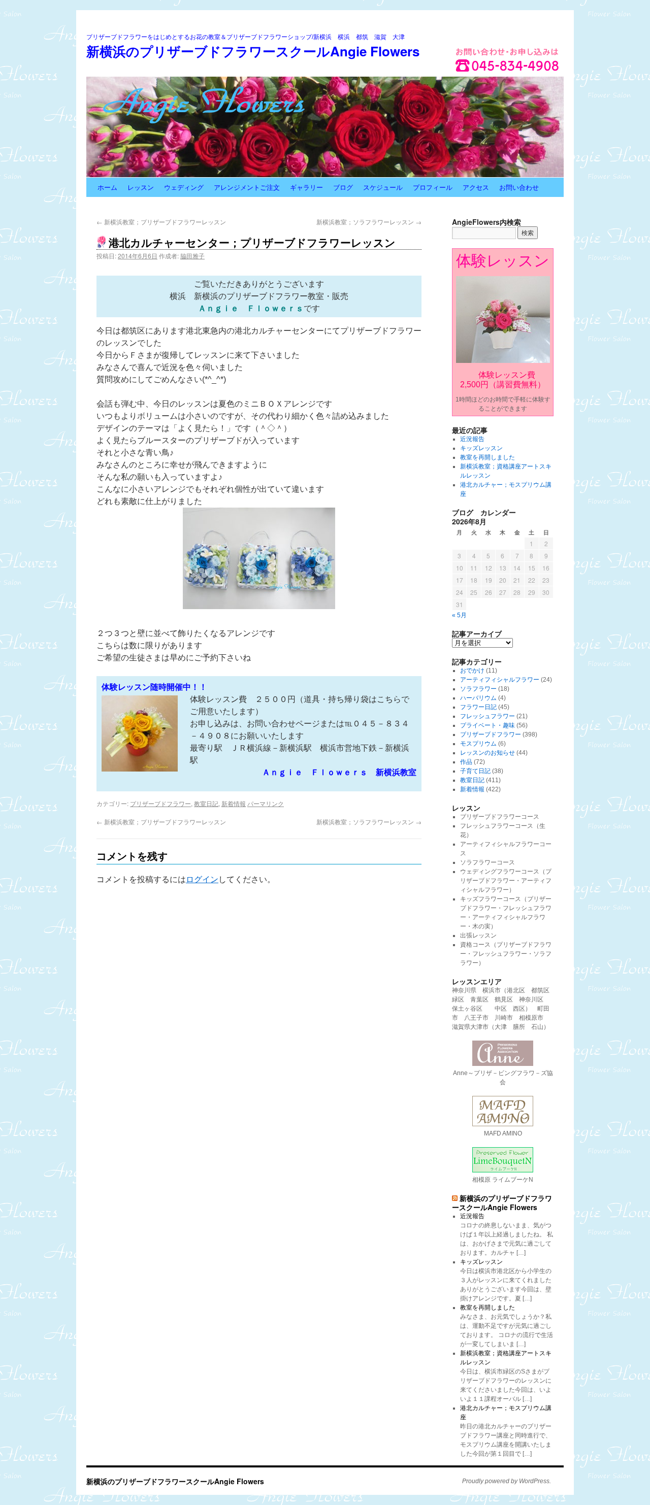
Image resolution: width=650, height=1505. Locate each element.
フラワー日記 (478, 707)
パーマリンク (265, 803)
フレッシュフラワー (487, 716)
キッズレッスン (481, 448)
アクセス (476, 187)
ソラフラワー (478, 688)
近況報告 (472, 439)
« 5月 (459, 615)
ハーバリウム (478, 697)
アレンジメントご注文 (247, 187)
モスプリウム (478, 743)
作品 (466, 761)
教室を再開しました (487, 457)
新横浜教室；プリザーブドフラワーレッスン (161, 221)
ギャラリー (306, 187)
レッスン (140, 187)
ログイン (202, 879)
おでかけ (472, 670)
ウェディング (184, 187)
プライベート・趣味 (487, 725)
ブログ (343, 187)
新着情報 (233, 803)
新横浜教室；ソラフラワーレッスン (368, 221)
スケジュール (383, 187)
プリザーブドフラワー (160, 803)
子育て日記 (475, 771)
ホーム (107, 187)
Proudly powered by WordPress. (506, 1481)
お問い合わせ (519, 187)
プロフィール (432, 187)
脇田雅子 (192, 255)
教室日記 (206, 803)
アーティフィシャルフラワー (499, 679)
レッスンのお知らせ (487, 752)
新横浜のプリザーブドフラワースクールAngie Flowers (252, 51)
